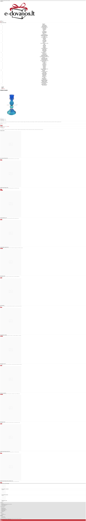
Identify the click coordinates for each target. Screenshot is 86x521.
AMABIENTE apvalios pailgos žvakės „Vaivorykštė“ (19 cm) (6, 480)
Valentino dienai (44, 66)
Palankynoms (44, 68)
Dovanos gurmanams (44, 31)
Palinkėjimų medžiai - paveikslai (44, 82)
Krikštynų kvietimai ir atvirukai (44, 59)
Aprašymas (3, 128)
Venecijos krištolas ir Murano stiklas (44, 43)
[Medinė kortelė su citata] (4, 499)
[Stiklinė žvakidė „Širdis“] (10, 275)
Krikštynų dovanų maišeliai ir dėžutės (44, 60)
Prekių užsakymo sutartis (4, 504)
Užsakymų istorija (4, 514)
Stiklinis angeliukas (2, 305)
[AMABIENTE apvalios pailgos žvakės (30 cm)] (10, 450)
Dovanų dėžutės (44, 72)
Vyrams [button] (43, 30)
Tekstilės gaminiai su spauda (44, 37)
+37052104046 (2, 0)
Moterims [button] (44, 24)
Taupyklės (44, 36)
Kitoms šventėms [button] (44, 61)
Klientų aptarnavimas (3, 506)
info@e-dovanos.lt (6, 0)
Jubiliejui (44, 62)
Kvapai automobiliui (44, 32)
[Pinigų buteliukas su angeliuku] (10, 334)
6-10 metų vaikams (44, 41)
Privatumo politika (4, 505)
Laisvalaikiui (44, 51)
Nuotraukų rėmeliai (44, 50)
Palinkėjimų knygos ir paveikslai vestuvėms (44, 56)
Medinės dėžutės (44, 79)
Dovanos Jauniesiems (44, 53)
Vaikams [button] (44, 33)
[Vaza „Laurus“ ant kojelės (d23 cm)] (10, 157)
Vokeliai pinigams (44, 75)
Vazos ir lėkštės (44, 45)
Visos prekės (7, 483)
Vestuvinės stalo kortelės (44, 54)
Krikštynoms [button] (43, 57)
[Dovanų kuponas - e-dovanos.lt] (4, 488)
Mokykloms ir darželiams (44, 81)
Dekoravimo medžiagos (44, 73)
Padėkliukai (44, 47)
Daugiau (1, 189)
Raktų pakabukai (44, 29)
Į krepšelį (1, 219)
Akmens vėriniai (44, 27)
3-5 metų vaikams (44, 40)
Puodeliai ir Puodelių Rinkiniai (44, 48)
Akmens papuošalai (44, 25)
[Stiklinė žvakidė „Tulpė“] (10, 421)
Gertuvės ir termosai (44, 76)
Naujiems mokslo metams (44, 84)
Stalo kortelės (43, 70)
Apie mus (3, 503)
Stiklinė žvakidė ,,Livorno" (3, 363)
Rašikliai (44, 77)
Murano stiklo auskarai (44, 26)
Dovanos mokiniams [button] (43, 83)
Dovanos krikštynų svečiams (44, 58)
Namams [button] (44, 42)
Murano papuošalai (44, 28)
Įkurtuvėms (44, 65)
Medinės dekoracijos (44, 78)
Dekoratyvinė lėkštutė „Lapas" (3, 217)
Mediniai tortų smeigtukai (44, 80)
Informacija (2, 502)
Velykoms (44, 63)
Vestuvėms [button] (43, 52)
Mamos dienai (44, 67)
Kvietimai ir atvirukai (44, 69)
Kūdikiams (44, 39)
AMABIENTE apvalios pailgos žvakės (4, 187)
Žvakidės (44, 44)
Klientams (1, 512)
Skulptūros (44, 46)
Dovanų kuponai (3, 510)
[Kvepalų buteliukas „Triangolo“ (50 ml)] (10, 246)
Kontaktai (9, 0)
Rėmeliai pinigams (44, 74)
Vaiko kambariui (44, 38)
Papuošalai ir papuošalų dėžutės (44, 35)
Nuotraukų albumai (44, 49)
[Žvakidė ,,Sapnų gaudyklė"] (10, 392)
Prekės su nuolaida (4, 508)
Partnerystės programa (4, 509)
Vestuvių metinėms (44, 64)
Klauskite (8, 126)
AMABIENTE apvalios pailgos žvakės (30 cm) (5, 451)
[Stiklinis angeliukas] (10, 304)
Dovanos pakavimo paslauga (44, 71)
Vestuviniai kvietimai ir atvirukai (44, 55)
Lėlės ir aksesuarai (44, 34)
